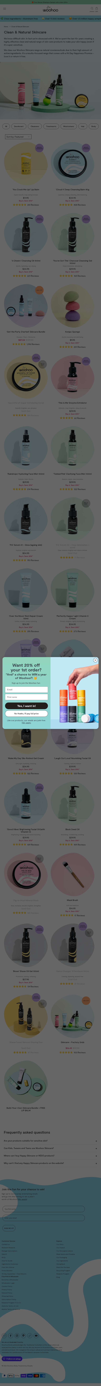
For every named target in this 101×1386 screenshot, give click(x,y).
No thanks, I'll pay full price (26, 713)
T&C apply (26, 723)
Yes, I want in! (26, 705)
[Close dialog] (95, 660)
